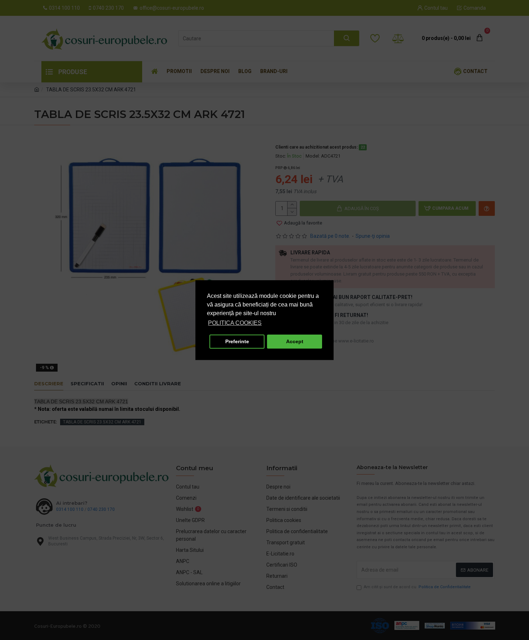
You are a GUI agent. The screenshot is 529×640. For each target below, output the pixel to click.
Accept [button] (294, 341)
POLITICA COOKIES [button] (235, 323)
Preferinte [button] (237, 341)
